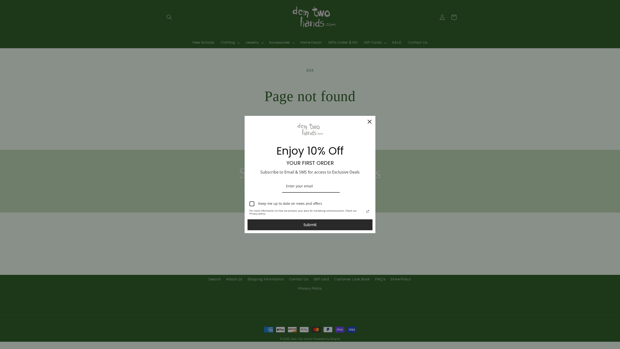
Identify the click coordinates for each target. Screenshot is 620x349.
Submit (310, 225)
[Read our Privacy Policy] (368, 211)
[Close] (369, 121)
